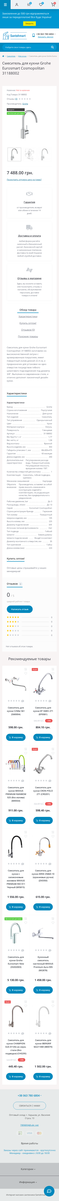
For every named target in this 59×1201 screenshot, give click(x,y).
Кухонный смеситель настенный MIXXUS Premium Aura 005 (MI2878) (43, 964)
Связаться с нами (29, 1105)
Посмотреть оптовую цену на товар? (24, 179)
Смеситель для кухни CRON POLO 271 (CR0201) (43, 791)
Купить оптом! (28, 323)
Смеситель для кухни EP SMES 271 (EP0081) (43, 711)
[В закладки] (25, 673)
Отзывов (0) (28, 329)
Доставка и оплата (29, 235)
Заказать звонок (45, 36)
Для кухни (22, 56)
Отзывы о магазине (29, 278)
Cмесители (11, 56)
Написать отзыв (19, 609)
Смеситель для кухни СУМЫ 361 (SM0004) (16, 711)
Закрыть (29, 23)
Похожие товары (28, 336)
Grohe (25, 103)
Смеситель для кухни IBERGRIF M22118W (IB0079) (43, 1043)
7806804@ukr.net (29, 1125)
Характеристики (28, 316)
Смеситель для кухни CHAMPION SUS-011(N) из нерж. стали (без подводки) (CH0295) (15, 1047)
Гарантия (29, 202)
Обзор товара (28, 309)
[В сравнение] (25, 669)
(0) (16, 99)
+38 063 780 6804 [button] (29, 1095)
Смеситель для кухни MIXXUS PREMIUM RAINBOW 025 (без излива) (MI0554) (16, 794)
